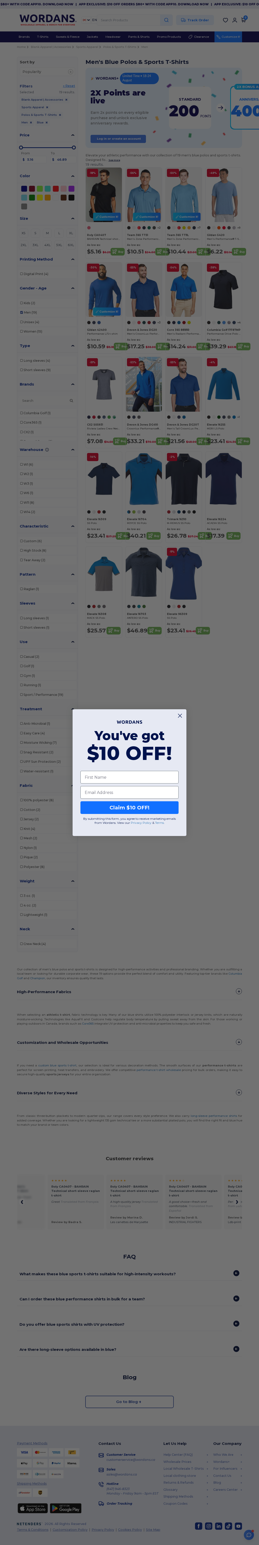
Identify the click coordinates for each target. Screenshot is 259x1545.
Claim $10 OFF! (129, 808)
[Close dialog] (180, 715)
